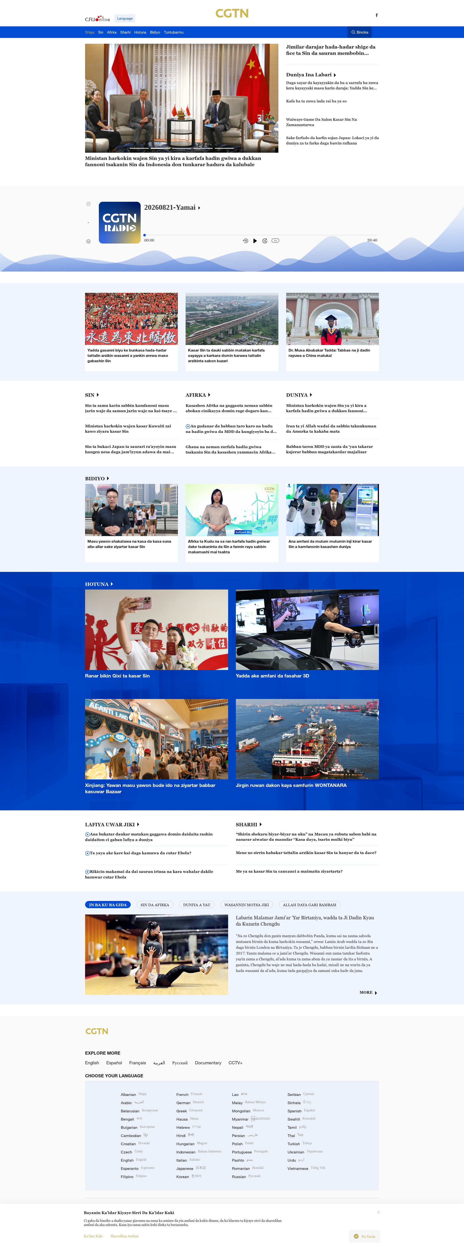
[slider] (144, 235)
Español (114, 1062)
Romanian (247, 1168)
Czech (132, 1152)
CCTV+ (236, 1062)
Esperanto (137, 1168)
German (190, 1102)
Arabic (132, 1102)
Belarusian (139, 1110)
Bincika (362, 32)
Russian (246, 1176)
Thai (295, 1135)
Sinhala (300, 1102)
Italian (188, 1160)
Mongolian (248, 1110)
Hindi (185, 1135)
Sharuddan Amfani (124, 1236)
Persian (245, 1135)
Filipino (134, 1176)
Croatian (135, 1143)
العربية (159, 1062)
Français (137, 1062)
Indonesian (198, 1152)
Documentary (208, 1062)
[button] (139, 148)
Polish (243, 1143)
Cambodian (134, 1135)
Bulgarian (138, 1127)
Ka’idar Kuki (93, 1236)
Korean (189, 1176)
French (189, 1094)
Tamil (297, 1127)
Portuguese (250, 1152)
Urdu (296, 1160)
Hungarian (191, 1143)
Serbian (301, 1094)
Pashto (242, 1160)
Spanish (301, 1110)
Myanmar (251, 1119)
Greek (189, 1110)
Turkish (300, 1143)
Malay (249, 1102)
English (92, 1062)
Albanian (133, 1094)
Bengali (131, 1119)
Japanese (191, 1168)
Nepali (242, 1127)
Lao (239, 1094)
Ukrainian (305, 1152)
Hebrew (188, 1127)
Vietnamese (306, 1168)
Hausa (187, 1119)
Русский (180, 1062)
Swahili (302, 1119)
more (366, 992)
